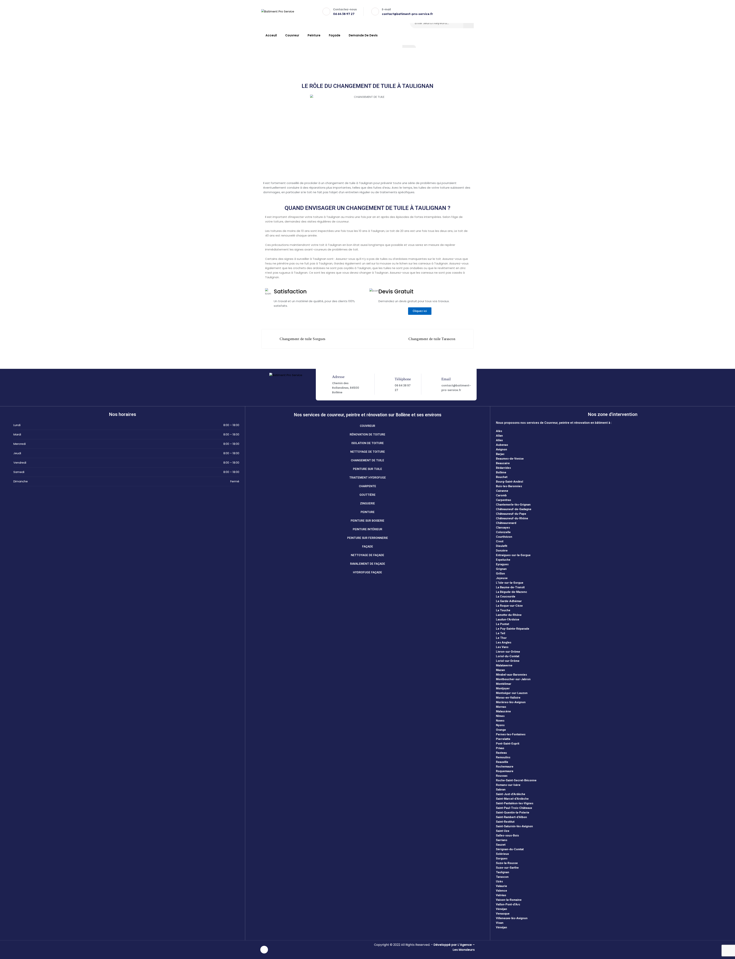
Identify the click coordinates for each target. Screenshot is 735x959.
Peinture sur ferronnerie (367, 538)
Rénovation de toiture (367, 434)
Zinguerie (367, 503)
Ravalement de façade (367, 563)
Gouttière (367, 495)
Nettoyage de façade (367, 555)
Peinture (314, 35)
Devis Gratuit (459, 11)
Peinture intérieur (367, 529)
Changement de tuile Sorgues (302, 339)
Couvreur (292, 35)
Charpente (367, 486)
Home (274, 58)
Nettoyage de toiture (367, 451)
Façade (334, 35)
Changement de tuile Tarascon (431, 339)
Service (290, 58)
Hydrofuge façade (367, 572)
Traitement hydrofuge (367, 477)
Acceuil (271, 35)
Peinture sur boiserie (367, 520)
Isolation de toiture (367, 443)
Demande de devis (363, 35)
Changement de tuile (367, 460)
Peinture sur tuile (367, 469)
